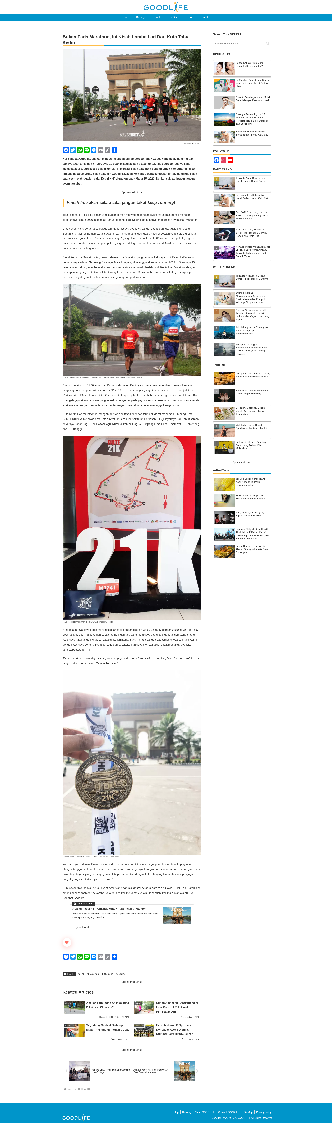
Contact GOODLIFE (229, 1112)
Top (177, 1112)
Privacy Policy (263, 1112)
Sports (122, 974)
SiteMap (248, 1112)
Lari (82, 974)
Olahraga (108, 974)
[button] (268, 43)
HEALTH (70, 974)
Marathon (94, 974)
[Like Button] (67, 942)
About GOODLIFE (205, 1112)
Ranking (186, 1112)
